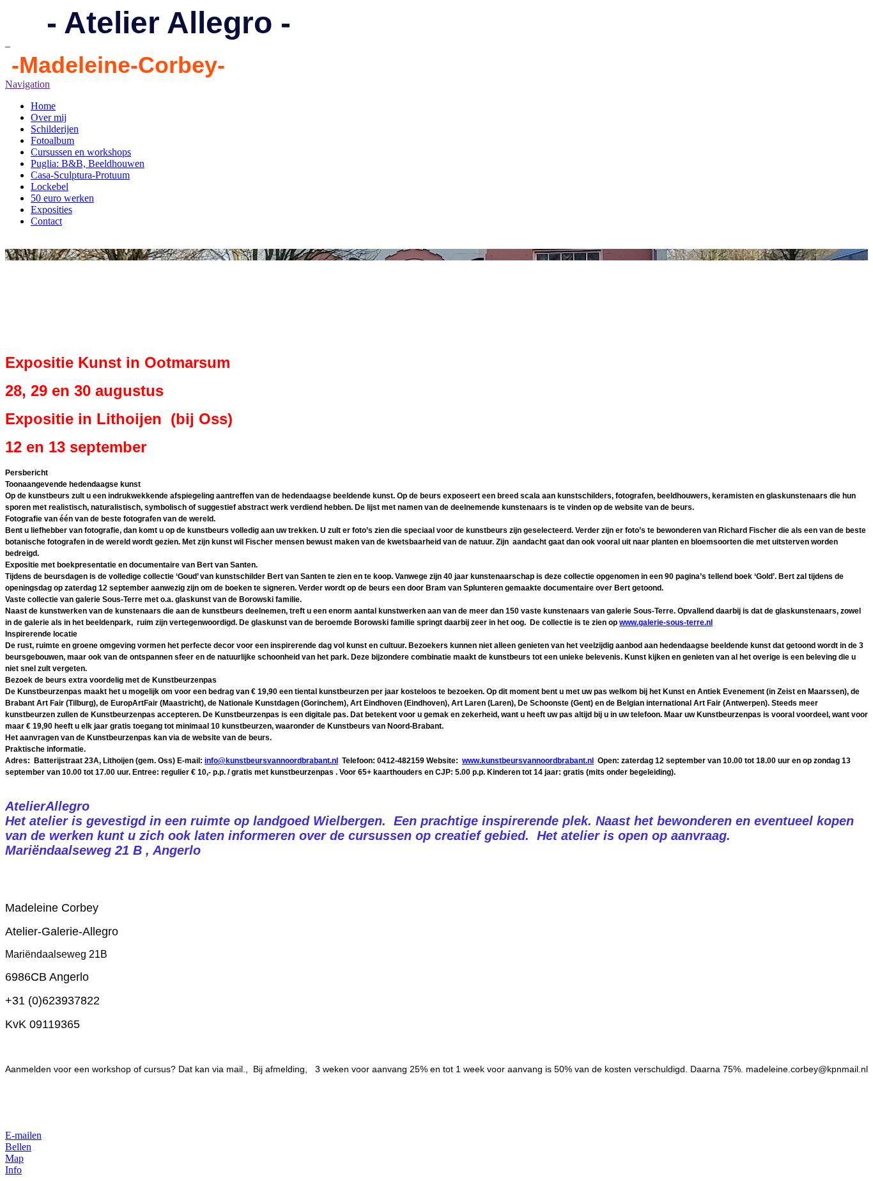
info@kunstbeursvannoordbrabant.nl (271, 760)
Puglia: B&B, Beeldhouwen (87, 163)
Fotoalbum (52, 140)
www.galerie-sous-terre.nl (666, 622)
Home (43, 105)
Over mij (48, 117)
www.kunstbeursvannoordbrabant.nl (528, 760)
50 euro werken (62, 198)
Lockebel (49, 186)
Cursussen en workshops (81, 152)
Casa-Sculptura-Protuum (80, 175)
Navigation (27, 84)
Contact (46, 221)
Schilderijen (55, 128)
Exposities (51, 209)
